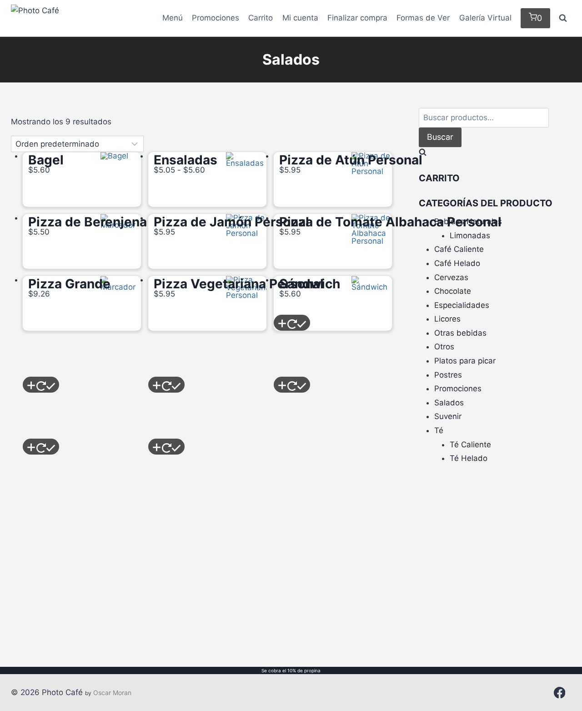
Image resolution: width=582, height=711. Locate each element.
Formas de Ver (423, 17)
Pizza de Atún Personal (350, 160)
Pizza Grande (69, 284)
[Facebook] (559, 692)
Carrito (260, 17)
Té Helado (468, 458)
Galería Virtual (485, 17)
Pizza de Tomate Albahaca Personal (390, 222)
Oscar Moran (111, 692)
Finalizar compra (357, 17)
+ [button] (31, 447)
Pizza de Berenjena (87, 222)
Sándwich (309, 284)
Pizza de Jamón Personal (231, 222)
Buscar (440, 137)
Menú (172, 17)
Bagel (46, 160)
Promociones (215, 17)
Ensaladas (185, 160)
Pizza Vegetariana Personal (239, 284)
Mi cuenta (300, 17)
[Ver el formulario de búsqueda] (563, 18)
